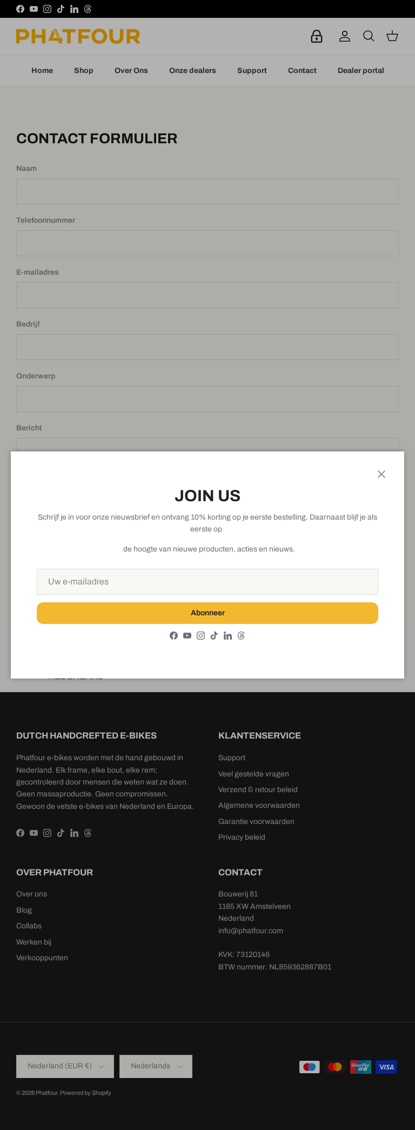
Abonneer (208, 613)
